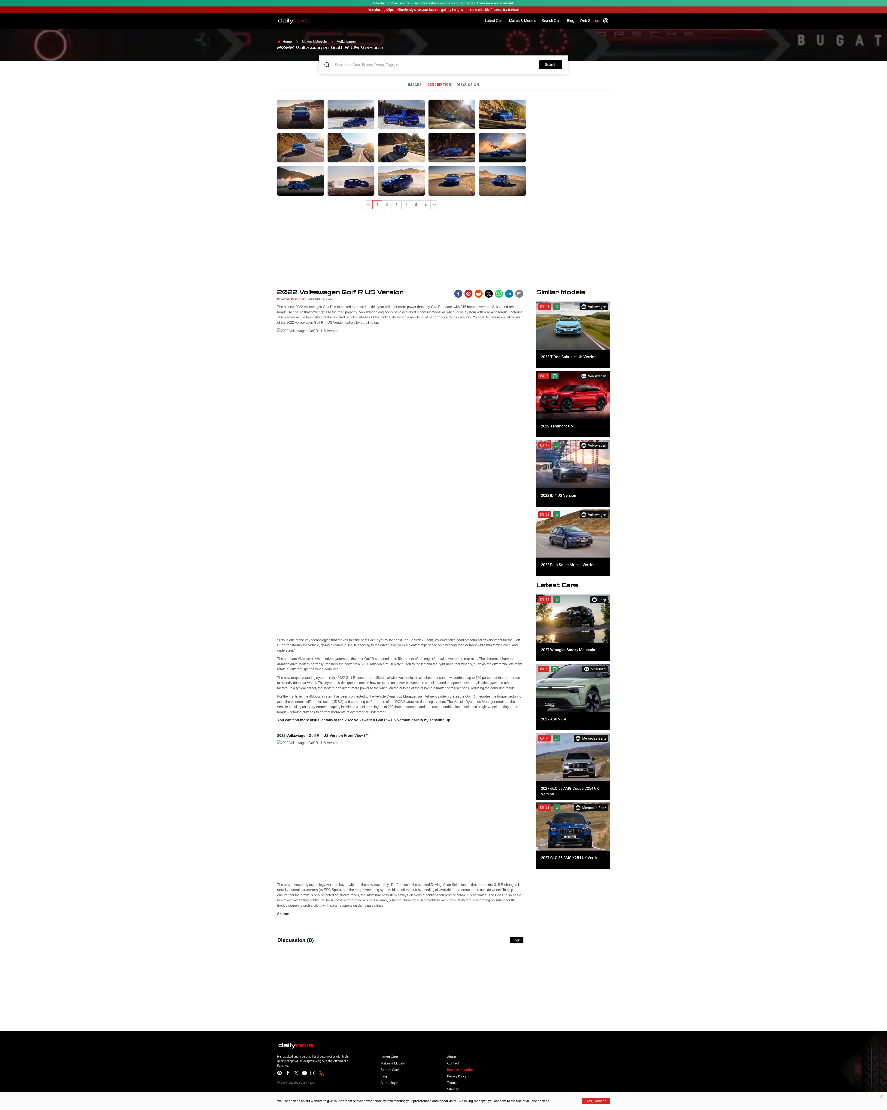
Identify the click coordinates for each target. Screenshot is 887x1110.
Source (283, 914)
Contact (453, 1063)
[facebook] (458, 294)
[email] (519, 294)
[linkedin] (509, 294)
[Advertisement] (569, 132)
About (451, 1057)
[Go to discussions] (556, 306)
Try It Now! (511, 9)
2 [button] (387, 205)
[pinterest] (468, 294)
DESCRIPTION (439, 84)
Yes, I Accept (596, 1101)
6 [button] (426, 205)
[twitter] (489, 294)
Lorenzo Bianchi (293, 298)
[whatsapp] (499, 294)
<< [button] (368, 205)
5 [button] (416, 205)
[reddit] (478, 294)
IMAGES (415, 85)
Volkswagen (346, 41)
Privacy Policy (456, 1076)
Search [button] (553, 64)
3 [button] (397, 205)
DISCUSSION (468, 85)
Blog (570, 20)
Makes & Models (522, 20)
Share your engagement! (495, 3)
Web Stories (590, 20)
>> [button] (434, 205)
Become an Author (460, 1070)
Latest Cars (494, 20)
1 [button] (377, 205)
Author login (389, 1083)
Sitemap (453, 1089)
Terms (452, 1083)
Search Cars (551, 20)
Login (517, 940)
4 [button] (406, 205)
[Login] (605, 21)
